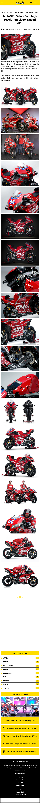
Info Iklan (20, 782)
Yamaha (6, 688)
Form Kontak (21, 790)
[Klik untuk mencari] (37, 2)
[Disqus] (20, 626)
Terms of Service (20, 794)
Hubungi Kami (21, 780)
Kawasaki (6, 680)
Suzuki (5, 684)
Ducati (5, 662)
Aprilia (5, 658)
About (21, 778)
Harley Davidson (9, 665)
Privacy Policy (21, 792)
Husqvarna (7, 673)
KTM (4, 677)
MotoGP (29, 29)
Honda (5, 669)
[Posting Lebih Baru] (17, 597)
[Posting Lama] (22, 597)
